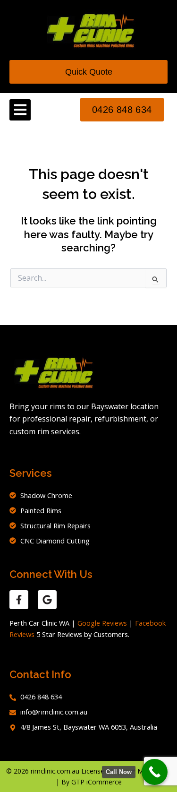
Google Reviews (102, 623)
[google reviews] (47, 599)
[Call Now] (155, 772)
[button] (20, 110)
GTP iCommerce (96, 781)
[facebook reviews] (18, 599)
